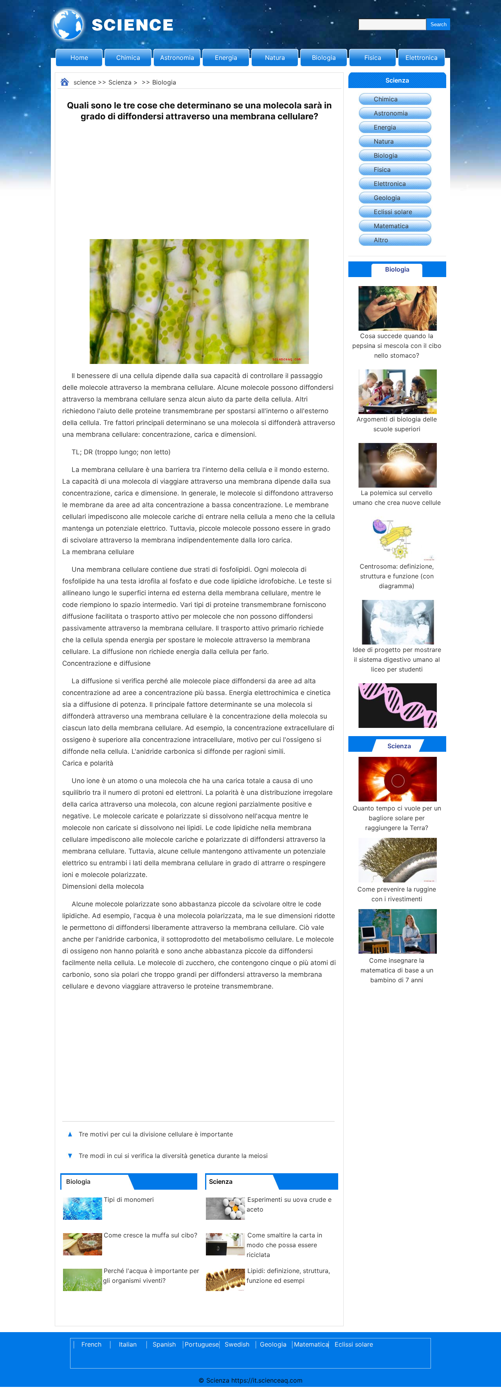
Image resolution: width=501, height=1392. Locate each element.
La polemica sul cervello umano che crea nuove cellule (397, 497)
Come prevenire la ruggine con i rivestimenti (396, 894)
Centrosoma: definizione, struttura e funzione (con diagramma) (397, 576)
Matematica (391, 226)
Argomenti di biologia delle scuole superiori (397, 424)
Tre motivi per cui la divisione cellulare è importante (157, 1134)
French (91, 1344)
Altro (381, 240)
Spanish (164, 1344)
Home (79, 57)
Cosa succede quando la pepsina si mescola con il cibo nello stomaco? (397, 345)
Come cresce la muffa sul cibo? (150, 1235)
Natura (275, 57)
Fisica (372, 57)
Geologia (387, 198)
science (85, 82)
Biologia (324, 57)
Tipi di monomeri (129, 1199)
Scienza (120, 82)
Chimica (128, 57)
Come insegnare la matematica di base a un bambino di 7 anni (396, 970)
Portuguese (200, 1344)
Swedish (237, 1344)
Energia (226, 57)
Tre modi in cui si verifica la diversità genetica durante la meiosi (174, 1156)
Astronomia (177, 57)
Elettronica (421, 57)
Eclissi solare (393, 212)
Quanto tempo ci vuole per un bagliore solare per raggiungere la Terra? (397, 818)
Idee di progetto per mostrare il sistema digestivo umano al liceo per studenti (397, 659)
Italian (128, 1344)
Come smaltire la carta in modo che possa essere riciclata (284, 1245)
